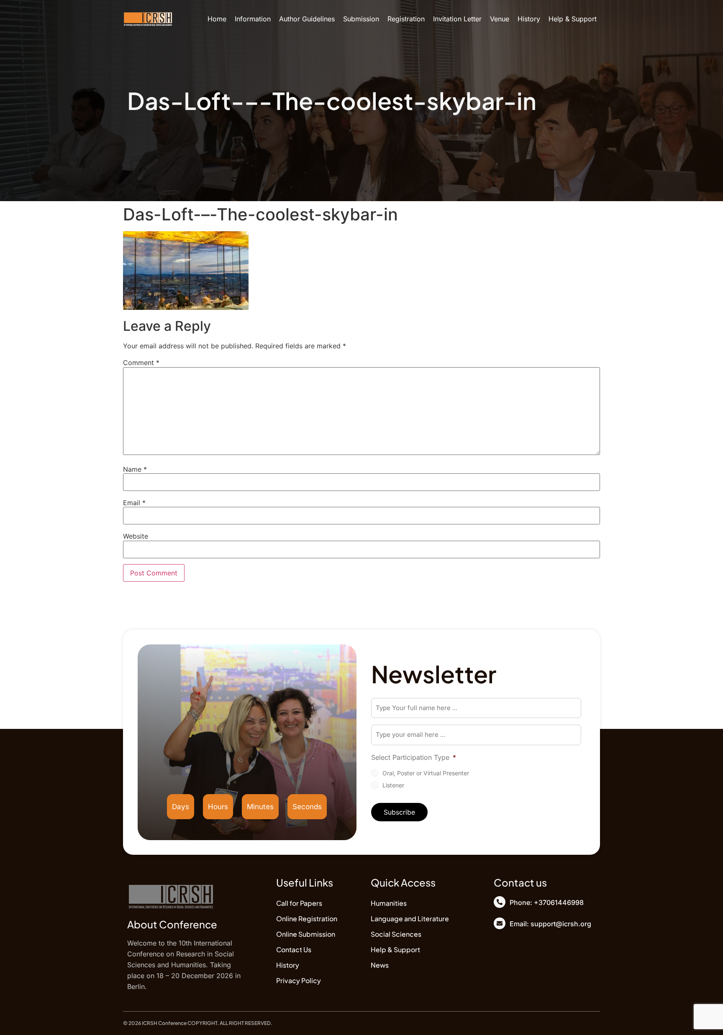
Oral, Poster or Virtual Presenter (425, 773)
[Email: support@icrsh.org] (499, 923)
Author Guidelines (307, 19)
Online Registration (306, 918)
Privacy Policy (298, 980)
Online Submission (305, 934)
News (380, 965)
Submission (361, 19)
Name (135, 469)
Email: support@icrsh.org (550, 924)
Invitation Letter (457, 19)
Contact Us (293, 949)
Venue (499, 19)
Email (134, 502)
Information (253, 19)
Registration (406, 19)
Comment (141, 362)
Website (135, 536)
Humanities (389, 903)
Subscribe (399, 812)
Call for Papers (299, 903)
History (529, 19)
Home (217, 19)
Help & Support (573, 19)
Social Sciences (396, 934)
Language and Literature (410, 918)
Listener (393, 785)
